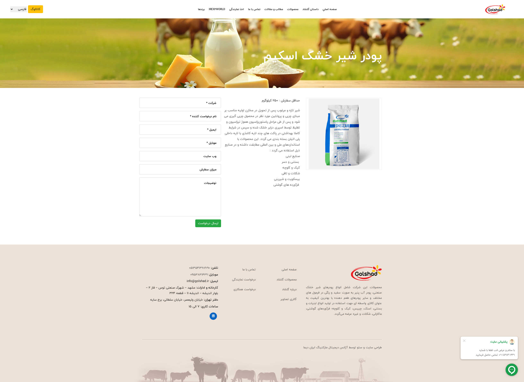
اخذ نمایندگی (236, 9)
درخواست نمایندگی (244, 279)
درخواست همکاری (245, 289)
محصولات (292, 9)
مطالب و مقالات (273, 9)
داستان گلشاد (310, 9)
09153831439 (199, 274)
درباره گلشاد (289, 289)
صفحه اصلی (289, 269)
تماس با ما (254, 9)
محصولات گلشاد (287, 279)
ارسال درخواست (208, 223)
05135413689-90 (199, 267)
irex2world (217, 9)
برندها (201, 9)
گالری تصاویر (288, 299)
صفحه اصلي (330, 9)
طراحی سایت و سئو (369, 347)
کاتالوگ (35, 9)
